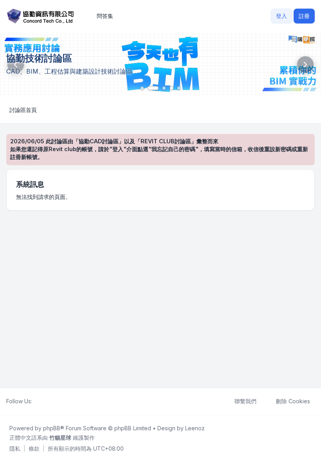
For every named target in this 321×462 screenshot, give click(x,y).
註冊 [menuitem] (304, 16)
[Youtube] (49, 401)
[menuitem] (14, 449)
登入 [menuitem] (281, 16)
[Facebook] (36, 401)
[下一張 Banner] (305, 64)
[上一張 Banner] (15, 64)
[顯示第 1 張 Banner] (142, 88)
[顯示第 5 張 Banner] (179, 88)
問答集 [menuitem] (105, 16)
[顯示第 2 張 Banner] (153, 88)
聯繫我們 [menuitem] (245, 401)
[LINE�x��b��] (43, 401)
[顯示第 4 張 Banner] (171, 88)
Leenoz (195, 428)
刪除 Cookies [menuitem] (293, 401)
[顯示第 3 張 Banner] (164, 88)
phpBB (51, 428)
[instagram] (55, 401)
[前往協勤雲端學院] (160, 64)
